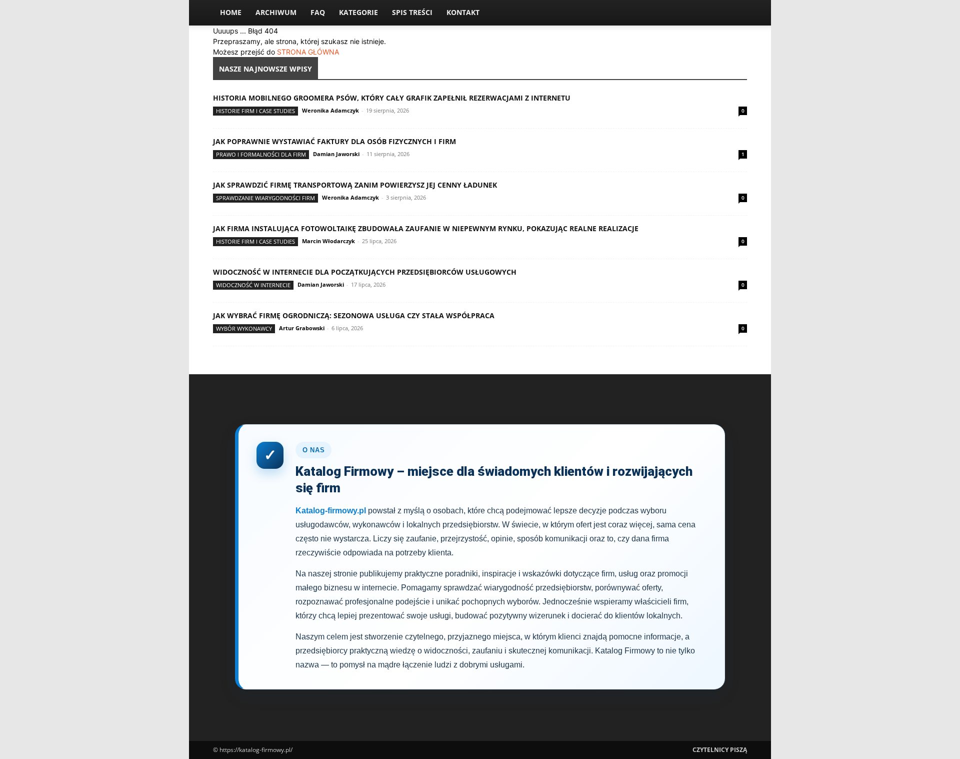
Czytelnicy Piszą (719, 749)
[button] (735, 13)
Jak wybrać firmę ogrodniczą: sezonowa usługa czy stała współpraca (353, 315)
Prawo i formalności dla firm (261, 154)
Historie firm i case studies (255, 111)
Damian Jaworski (336, 154)
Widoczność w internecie (253, 285)
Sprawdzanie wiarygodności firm (265, 198)
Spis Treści (412, 12)
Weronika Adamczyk (330, 110)
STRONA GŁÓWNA (308, 52)
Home (231, 12)
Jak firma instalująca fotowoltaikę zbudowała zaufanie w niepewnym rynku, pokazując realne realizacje (425, 228)
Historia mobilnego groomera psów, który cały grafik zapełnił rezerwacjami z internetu (391, 98)
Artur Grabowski (301, 328)
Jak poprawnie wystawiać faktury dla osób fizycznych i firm (334, 141)
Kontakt (463, 12)
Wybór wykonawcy (244, 328)
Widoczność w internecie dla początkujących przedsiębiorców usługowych (364, 272)
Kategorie (358, 12)
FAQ (317, 12)
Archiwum (276, 12)
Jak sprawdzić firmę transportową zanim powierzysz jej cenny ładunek (355, 185)
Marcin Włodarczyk (328, 241)
